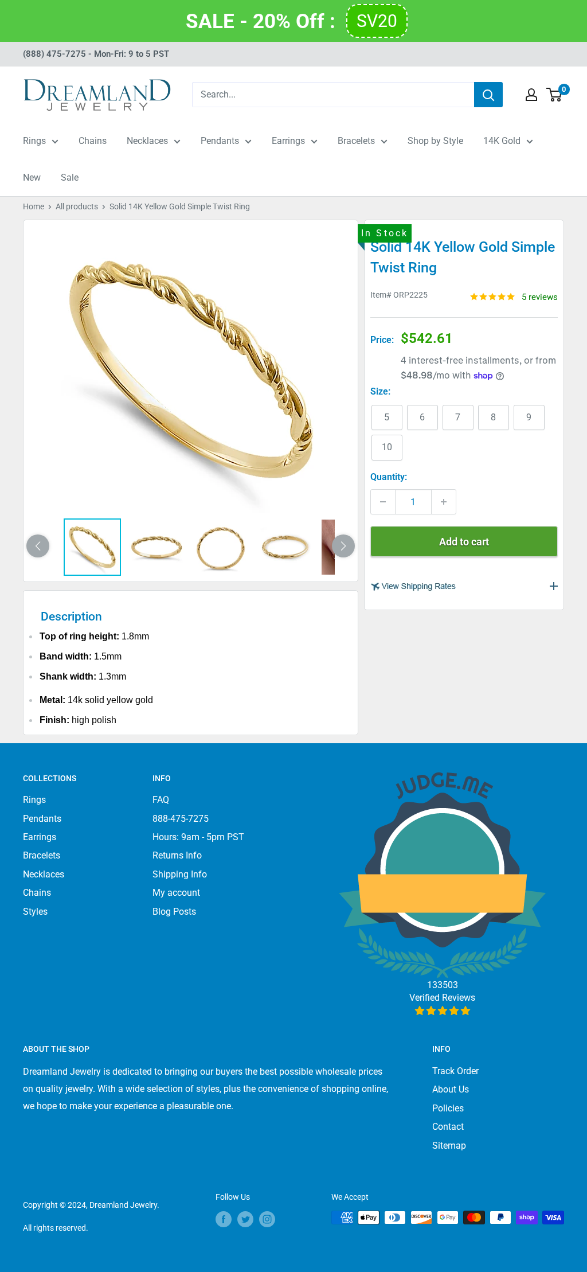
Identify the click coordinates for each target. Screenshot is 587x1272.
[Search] (488, 94)
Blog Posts (174, 911)
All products (77, 206)
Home (33, 206)
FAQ (160, 799)
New (32, 177)
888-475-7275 (180, 818)
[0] (554, 95)
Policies (448, 1108)
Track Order (455, 1071)
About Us (450, 1089)
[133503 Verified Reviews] (442, 1010)
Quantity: (388, 476)
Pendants (220, 140)
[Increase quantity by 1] (444, 502)
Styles (35, 911)
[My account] (531, 94)
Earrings (288, 140)
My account (176, 892)
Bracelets (356, 140)
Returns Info (177, 855)
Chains (93, 140)
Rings (34, 140)
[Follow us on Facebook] (224, 1219)
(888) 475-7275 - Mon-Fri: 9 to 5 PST (96, 54)
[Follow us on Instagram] (267, 1219)
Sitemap (449, 1145)
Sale (70, 177)
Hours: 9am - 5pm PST (198, 837)
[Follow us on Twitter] (245, 1219)
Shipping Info (179, 874)
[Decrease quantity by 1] (383, 502)
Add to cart (464, 542)
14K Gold (502, 140)
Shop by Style (435, 140)
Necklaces (147, 140)
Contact (448, 1126)
